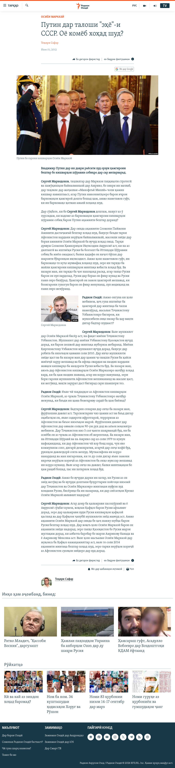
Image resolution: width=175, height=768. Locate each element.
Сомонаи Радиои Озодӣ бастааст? (22, 742)
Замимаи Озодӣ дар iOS (59, 742)
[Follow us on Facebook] (99, 737)
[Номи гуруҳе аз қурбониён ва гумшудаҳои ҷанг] (151, 681)
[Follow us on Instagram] (115, 737)
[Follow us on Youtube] (107, 737)
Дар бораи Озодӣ (12, 735)
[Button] (86, 59)
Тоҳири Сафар (49, 43)
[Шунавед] (155, 5)
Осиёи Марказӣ (52, 17)
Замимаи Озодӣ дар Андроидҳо (64, 735)
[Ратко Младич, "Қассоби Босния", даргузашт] (30, 622)
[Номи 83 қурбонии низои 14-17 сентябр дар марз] (109, 681)
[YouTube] (144, 5)
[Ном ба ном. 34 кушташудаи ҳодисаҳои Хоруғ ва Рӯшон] (66, 681)
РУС (134, 5)
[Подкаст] (147, 737)
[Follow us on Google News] (91, 737)
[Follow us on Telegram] (131, 737)
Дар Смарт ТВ (53, 748)
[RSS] (139, 737)
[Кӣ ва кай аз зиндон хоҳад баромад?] (23, 681)
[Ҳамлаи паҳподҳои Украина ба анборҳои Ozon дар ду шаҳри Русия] (87, 622)
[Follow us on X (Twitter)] (123, 737)
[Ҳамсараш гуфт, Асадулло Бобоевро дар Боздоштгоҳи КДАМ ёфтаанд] (144, 622)
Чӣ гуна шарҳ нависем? (16, 748)
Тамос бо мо (9, 755)
